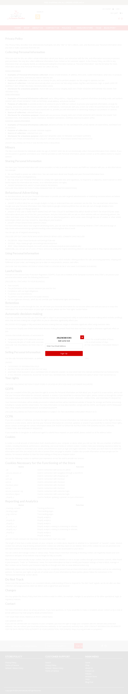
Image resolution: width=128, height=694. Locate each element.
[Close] (82, 337)
